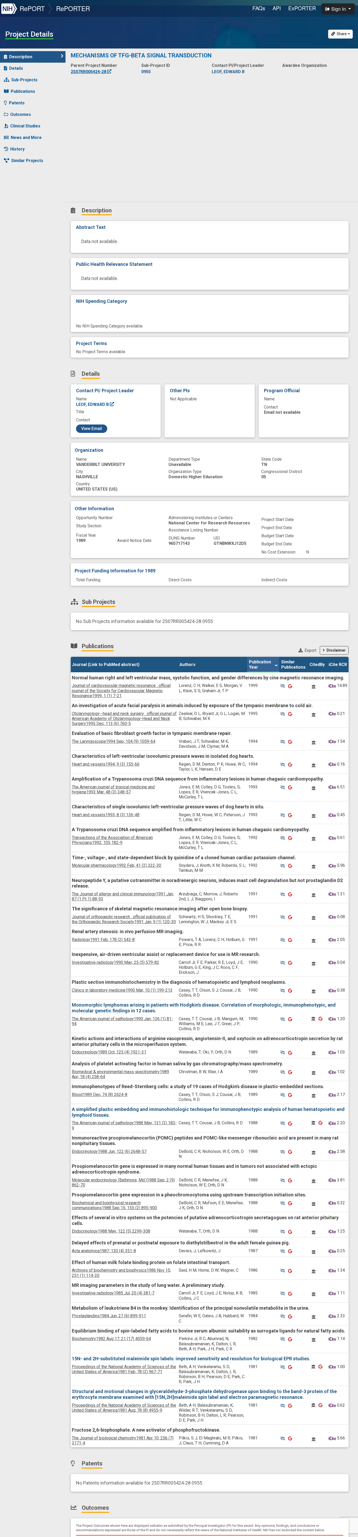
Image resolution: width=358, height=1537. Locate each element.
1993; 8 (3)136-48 (105, 814)
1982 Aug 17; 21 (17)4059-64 (111, 1338)
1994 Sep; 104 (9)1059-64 (113, 741)
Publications (23, 91)
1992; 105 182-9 (112, 840)
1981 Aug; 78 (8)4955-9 (124, 1408)
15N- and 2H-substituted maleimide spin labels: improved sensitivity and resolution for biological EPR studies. (191, 1358)
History (17, 149)
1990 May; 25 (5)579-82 (115, 962)
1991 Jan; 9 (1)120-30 (124, 919)
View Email (91, 428)
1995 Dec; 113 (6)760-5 (124, 718)
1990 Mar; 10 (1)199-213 (122, 990)
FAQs (258, 8)
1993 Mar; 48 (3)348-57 (113, 789)
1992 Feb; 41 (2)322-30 (116, 865)
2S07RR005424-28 (89, 71)
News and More (26, 137)
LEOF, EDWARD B (93, 404)
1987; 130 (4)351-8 (104, 1250)
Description (20, 56)
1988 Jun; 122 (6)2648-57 (109, 1151)
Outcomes (20, 114)
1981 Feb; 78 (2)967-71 (124, 1369)
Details (16, 68)
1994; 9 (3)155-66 (105, 764)
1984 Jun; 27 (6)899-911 (109, 1315)
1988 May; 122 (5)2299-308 (111, 1231)
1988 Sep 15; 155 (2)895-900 (114, 1205)
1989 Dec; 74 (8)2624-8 (99, 1094)
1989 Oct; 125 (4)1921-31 (109, 1052)
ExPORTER (302, 8)
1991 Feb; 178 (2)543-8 (103, 939)
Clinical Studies (25, 125)
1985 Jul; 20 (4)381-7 (113, 1293)
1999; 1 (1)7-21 (121, 690)
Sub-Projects (24, 79)
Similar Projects (27, 160)
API (277, 8)
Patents (17, 102)
